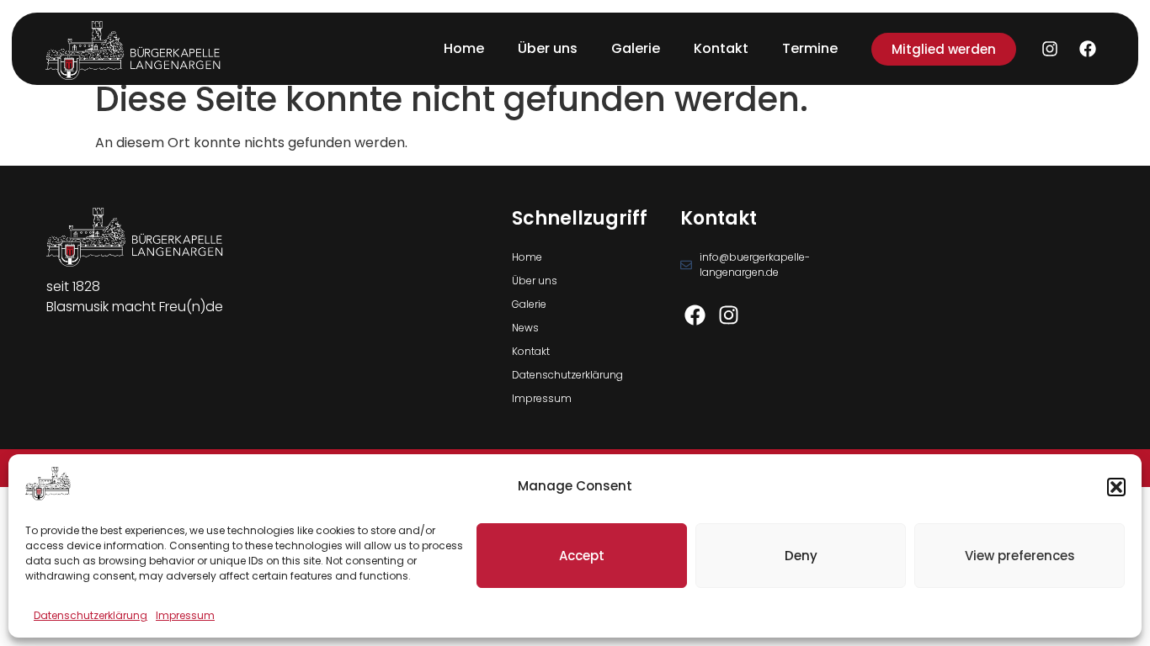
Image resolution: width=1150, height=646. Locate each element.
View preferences (1020, 555)
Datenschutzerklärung (90, 615)
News (525, 327)
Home (464, 48)
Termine (810, 48)
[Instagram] (1050, 49)
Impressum (185, 615)
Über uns (548, 48)
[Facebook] (1088, 49)
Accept (581, 555)
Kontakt (721, 48)
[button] (1116, 487)
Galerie (635, 48)
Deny (801, 555)
